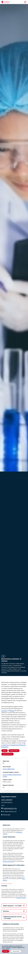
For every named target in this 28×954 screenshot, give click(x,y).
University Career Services (8, 861)
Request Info (14, 750)
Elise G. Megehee (6, 800)
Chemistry (4, 710)
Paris (20, 877)
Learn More (16, 951)
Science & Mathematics (9, 769)
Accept (5, 951)
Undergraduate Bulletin (21, 897)
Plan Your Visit (7, 754)
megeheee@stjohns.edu (10, 808)
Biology (12, 710)
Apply (4, 750)
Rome (7, 877)
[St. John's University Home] (5, 2)
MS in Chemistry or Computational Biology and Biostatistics (13, 745)
